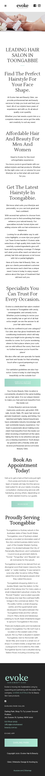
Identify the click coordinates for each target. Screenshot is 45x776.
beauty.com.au (11, 727)
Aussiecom (18, 770)
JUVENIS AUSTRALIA (20, 693)
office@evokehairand (13, 724)
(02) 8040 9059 (11, 722)
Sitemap (27, 770)
